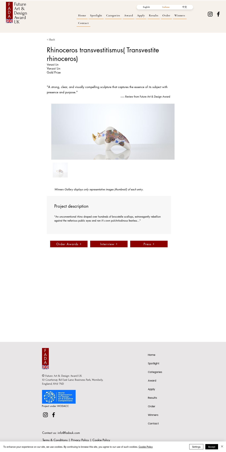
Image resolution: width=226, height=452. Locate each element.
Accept (211, 446)
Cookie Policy (101, 440)
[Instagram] (210, 14)
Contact (153, 423)
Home (151, 355)
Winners (153, 415)
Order (151, 406)
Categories (155, 372)
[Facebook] (218, 14)
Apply (151, 389)
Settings (196, 446)
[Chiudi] (222, 446)
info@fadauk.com (69, 433)
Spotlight (153, 363)
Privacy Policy (80, 440)
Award (152, 380)
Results (152, 398)
